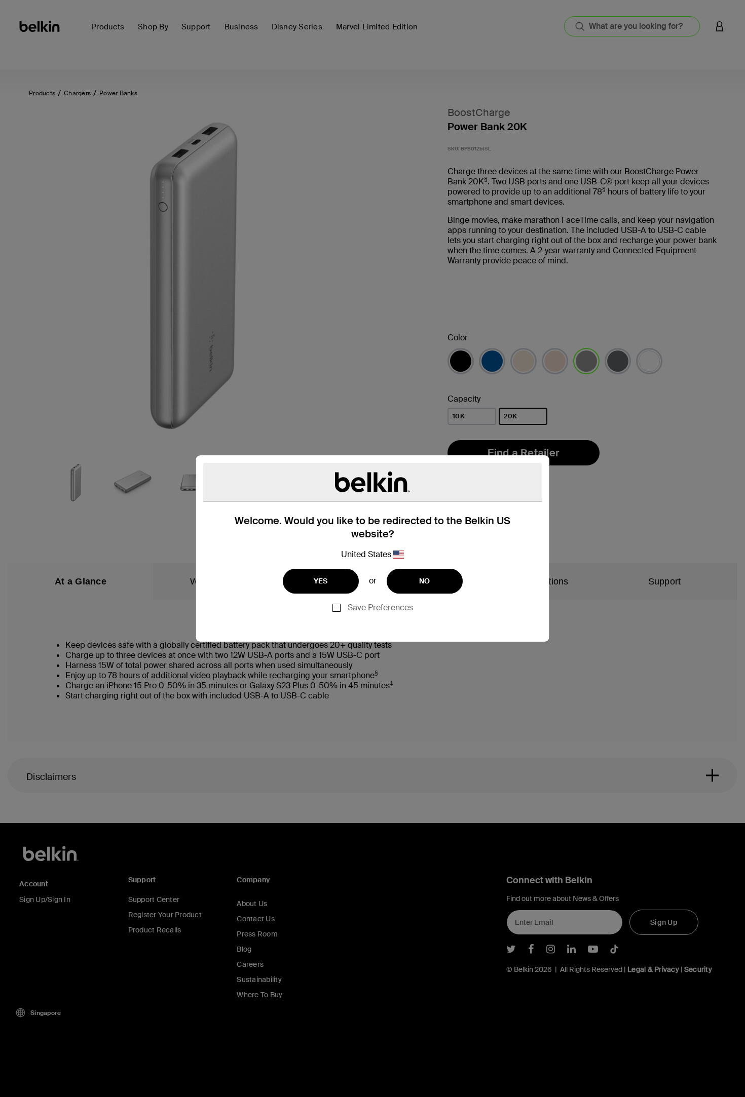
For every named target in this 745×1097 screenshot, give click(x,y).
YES (321, 580)
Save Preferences (380, 607)
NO (424, 580)
